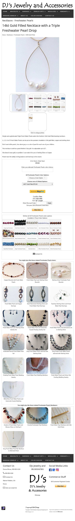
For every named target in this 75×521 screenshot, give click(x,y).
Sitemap (37, 495)
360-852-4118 (9, 473)
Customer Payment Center (61, 481)
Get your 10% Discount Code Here (37, 205)
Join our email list (11, 488)
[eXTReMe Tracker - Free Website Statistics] (3, 509)
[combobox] (37, 178)
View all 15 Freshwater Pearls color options (38, 216)
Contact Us (38, 254)
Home (5, 484)
